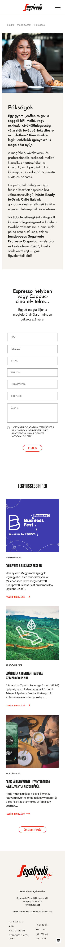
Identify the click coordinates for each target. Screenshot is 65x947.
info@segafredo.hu (35, 891)
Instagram (42, 934)
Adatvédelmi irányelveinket (28, 433)
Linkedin (41, 938)
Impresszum (16, 922)
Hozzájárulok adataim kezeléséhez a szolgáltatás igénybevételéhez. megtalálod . (33, 432)
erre (29, 436)
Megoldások (24, 25)
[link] (32, 7)
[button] (58, 940)
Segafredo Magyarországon (30, 912)
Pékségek (39, 25)
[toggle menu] (58, 7)
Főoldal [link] (10, 25)
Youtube (41, 929)
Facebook (41, 925)
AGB (11, 926)
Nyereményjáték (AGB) (18, 936)
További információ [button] (15, 597)
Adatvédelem (17, 931)
